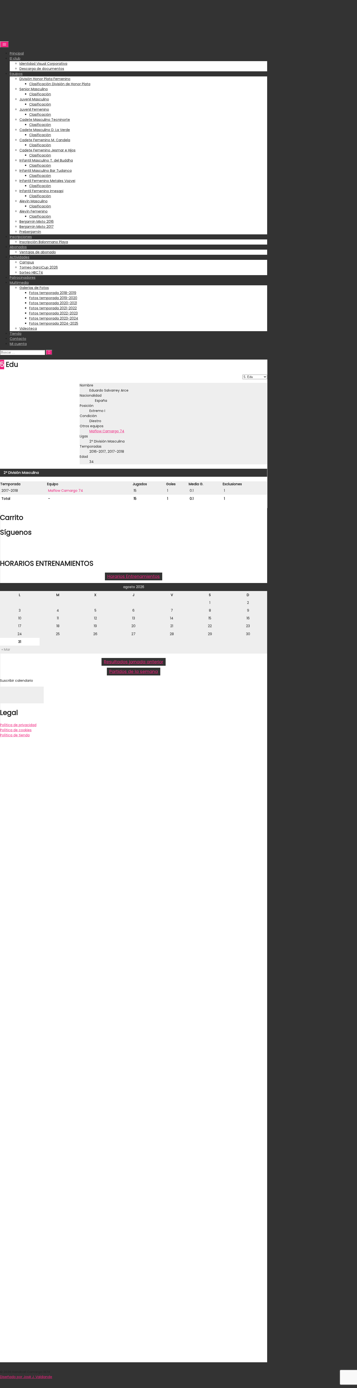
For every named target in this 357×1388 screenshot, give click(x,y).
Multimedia (19, 282)
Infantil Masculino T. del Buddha (46, 160)
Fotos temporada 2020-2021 (53, 303)
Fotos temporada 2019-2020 (53, 298)
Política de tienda (15, 735)
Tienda (15, 333)
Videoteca (28, 328)
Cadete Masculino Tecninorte (44, 119)
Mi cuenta (18, 343)
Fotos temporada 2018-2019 (52, 292)
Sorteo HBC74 (31, 272)
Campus (26, 262)
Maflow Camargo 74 (106, 431)
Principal (17, 53)
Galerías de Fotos (34, 287)
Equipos (16, 73)
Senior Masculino (33, 89)
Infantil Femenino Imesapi (41, 191)
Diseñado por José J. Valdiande (26, 1376)
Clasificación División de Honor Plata (59, 84)
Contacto (18, 338)
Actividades (19, 257)
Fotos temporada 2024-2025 (53, 323)
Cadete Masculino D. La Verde (44, 129)
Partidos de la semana (133, 671)
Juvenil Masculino (34, 99)
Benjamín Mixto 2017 (36, 226)
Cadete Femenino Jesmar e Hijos (47, 150)
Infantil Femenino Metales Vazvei (47, 180)
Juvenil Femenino (34, 109)
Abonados (18, 247)
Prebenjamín (30, 231)
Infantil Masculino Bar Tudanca (45, 170)
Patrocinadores (22, 277)
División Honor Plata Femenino (44, 78)
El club (15, 58)
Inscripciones (21, 236)
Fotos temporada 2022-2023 (53, 313)
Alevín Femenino (33, 211)
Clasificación (40, 94)
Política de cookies (16, 730)
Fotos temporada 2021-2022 (53, 308)
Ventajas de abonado (37, 252)
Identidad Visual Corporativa (43, 63)
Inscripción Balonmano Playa (43, 241)
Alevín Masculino (33, 201)
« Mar (5, 649)
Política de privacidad (18, 725)
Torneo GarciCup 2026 (38, 267)
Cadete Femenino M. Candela (44, 140)
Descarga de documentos (41, 68)
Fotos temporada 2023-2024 (53, 318)
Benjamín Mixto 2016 (36, 221)
